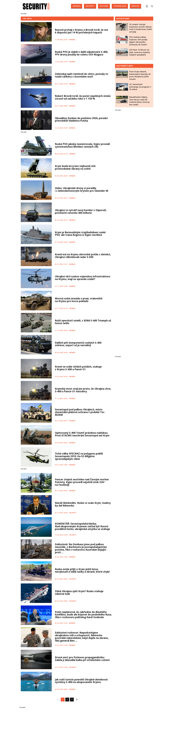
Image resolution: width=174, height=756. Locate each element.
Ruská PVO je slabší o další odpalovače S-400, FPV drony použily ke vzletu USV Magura (81, 53)
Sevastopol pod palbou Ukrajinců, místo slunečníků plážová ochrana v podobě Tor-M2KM (80, 412)
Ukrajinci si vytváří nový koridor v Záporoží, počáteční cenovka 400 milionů (80, 211)
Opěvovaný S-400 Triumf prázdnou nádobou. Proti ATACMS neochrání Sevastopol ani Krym (82, 434)
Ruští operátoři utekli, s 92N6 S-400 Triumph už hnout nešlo (83, 322)
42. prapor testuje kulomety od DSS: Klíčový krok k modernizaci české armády (140, 28)
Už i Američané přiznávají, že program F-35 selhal (140, 86)
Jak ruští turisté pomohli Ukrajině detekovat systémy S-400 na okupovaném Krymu (81, 681)
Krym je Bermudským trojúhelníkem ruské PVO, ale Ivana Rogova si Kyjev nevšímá (80, 234)
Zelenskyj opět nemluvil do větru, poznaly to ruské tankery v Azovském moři (81, 75)
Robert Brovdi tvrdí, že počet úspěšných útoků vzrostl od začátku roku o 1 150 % (83, 97)
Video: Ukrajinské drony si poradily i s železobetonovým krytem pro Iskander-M (81, 189)
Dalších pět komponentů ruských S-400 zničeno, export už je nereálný (78, 344)
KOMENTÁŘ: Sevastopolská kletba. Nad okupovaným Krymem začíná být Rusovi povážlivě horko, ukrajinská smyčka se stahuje (82, 526)
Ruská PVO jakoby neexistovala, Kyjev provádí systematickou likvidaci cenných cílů (82, 145)
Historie (104, 6)
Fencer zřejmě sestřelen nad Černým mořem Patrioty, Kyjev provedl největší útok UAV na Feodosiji (82, 482)
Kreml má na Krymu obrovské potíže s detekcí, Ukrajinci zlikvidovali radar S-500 (83, 256)
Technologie (120, 6)
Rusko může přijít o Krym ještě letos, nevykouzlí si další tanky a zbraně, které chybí (82, 570)
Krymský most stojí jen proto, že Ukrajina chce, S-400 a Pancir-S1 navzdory (83, 390)
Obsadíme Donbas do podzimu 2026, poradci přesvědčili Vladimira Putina (81, 119)
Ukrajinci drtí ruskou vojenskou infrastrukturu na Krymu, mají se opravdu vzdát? (82, 278)
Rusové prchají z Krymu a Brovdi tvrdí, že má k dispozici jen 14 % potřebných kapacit (81, 31)
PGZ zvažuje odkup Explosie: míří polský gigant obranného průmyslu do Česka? (138, 41)
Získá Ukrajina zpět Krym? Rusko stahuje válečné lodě (79, 593)
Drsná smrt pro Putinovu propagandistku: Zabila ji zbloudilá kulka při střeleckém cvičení (82, 659)
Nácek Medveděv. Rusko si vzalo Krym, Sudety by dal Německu (83, 504)
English (135, 6)
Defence (76, 6)
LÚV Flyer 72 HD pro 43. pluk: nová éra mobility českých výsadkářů (139, 52)
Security (90, 6)
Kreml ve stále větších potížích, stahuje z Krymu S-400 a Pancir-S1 (78, 368)
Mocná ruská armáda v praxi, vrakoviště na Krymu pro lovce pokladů (78, 300)
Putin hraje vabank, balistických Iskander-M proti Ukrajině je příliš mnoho (139, 75)
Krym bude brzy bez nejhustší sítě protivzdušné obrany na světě (75, 167)
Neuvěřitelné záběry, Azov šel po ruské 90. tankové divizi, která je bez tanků (139, 101)
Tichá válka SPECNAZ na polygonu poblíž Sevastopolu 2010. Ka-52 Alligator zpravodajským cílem (79, 456)
